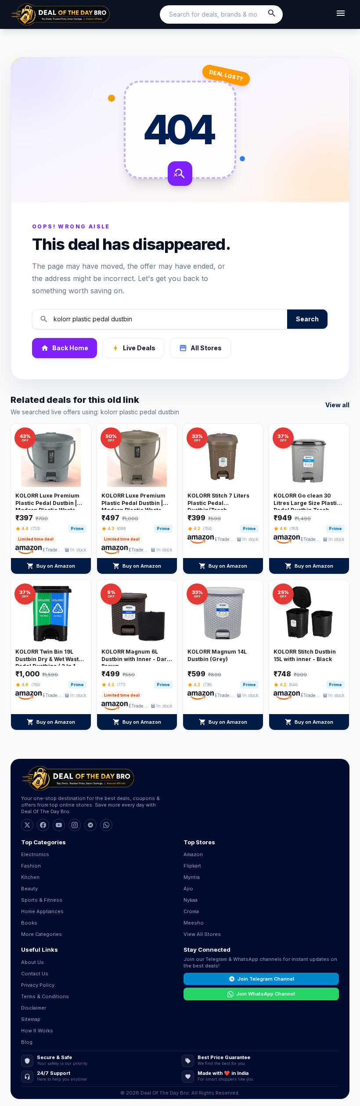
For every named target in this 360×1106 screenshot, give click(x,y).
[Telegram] (90, 825)
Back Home (64, 348)
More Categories (41, 934)
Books (29, 923)
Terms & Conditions (45, 996)
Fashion (31, 866)
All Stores (200, 348)
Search (307, 319)
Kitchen (30, 877)
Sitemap (30, 1019)
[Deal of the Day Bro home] (61, 14)
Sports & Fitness (41, 900)
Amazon (193, 854)
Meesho (194, 923)
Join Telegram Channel (266, 979)
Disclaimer (33, 1008)
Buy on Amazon (51, 565)
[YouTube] (59, 825)
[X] (27, 825)
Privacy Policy (37, 985)
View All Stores (202, 934)
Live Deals (133, 348)
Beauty (29, 889)
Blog (26, 1042)
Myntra (192, 877)
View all (337, 405)
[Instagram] (74, 825)
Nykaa (191, 900)
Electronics (35, 854)
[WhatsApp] (106, 825)
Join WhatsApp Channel (265, 994)
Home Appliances (42, 911)
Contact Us (34, 974)
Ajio (188, 889)
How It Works (37, 1031)
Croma (191, 911)
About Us (32, 962)
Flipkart (192, 866)
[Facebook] (43, 825)
